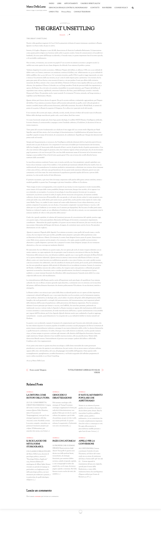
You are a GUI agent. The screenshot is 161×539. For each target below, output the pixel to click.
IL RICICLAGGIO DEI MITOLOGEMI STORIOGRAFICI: (36, 444)
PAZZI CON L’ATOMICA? (64, 441)
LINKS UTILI (54, 12)
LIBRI (59, 3)
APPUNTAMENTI (71, 3)
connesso (38, 496)
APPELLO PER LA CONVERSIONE (87, 442)
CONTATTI (94, 8)
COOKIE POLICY (121, 8)
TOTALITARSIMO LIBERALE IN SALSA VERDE (84, 371)
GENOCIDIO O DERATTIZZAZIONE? (62, 396)
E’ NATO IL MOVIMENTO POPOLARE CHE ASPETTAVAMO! (91, 398)
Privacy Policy (66, 12)
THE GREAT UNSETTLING (65, 28)
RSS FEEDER (107, 8)
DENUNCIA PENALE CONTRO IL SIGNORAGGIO (68, 8)
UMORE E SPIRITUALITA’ (90, 3)
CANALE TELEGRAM (82, 12)
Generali (62, 35)
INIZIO (51, 3)
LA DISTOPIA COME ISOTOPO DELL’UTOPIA (37, 396)
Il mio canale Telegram (38, 370)
